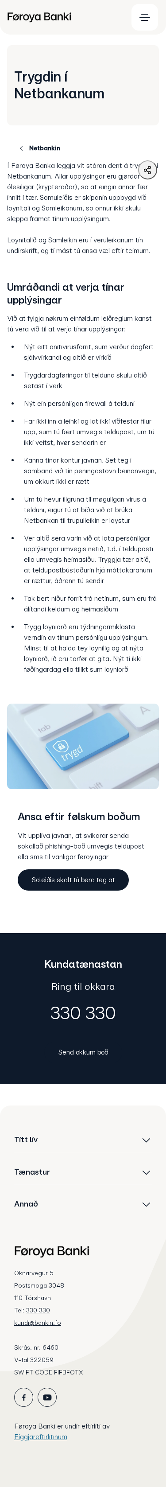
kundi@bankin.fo (37, 1322)
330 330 (83, 1013)
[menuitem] (63, 17)
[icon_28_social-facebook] (23, 1397)
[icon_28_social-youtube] (47, 1397)
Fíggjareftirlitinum (40, 1437)
